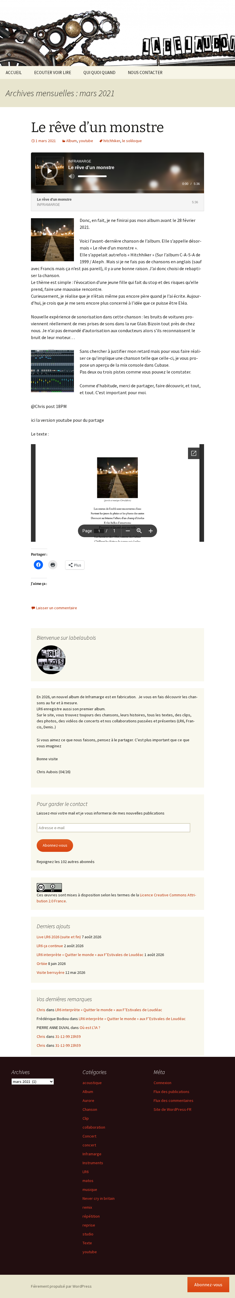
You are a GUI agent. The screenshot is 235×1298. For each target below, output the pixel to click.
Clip (86, 1118)
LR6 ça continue (50, 945)
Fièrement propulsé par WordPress (61, 1286)
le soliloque (132, 140)
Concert (89, 1136)
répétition (91, 1216)
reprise (89, 1225)
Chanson (90, 1109)
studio (88, 1234)
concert (89, 1145)
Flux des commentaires (173, 1100)
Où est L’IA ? (90, 1027)
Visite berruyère (50, 972)
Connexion (162, 1082)
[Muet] (71, 176)
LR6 (86, 1171)
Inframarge (92, 1153)
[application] (117, 172)
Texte (87, 1242)
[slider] (92, 176)
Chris (41, 1009)
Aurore (88, 1100)
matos (88, 1180)
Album (71, 140)
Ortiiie (42, 963)
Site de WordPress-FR (172, 1109)
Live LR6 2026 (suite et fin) (59, 936)
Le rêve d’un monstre (97, 127)
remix (87, 1207)
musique (90, 1189)
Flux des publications (171, 1091)
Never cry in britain (99, 1198)
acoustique (92, 1082)
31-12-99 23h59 (68, 1036)
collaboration (94, 1127)
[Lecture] (50, 171)
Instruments (93, 1162)
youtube (86, 140)
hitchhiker (111, 140)
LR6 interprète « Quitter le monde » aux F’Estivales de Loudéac (90, 954)
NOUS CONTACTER (145, 72)
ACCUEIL (14, 72)
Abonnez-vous (55, 845)
